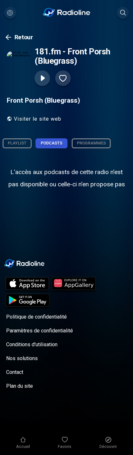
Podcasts (51, 143)
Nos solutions (22, 358)
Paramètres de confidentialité (39, 331)
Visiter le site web (37, 119)
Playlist (17, 143)
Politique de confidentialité (36, 317)
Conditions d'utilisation (31, 344)
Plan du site (19, 386)
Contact (14, 372)
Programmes (91, 143)
